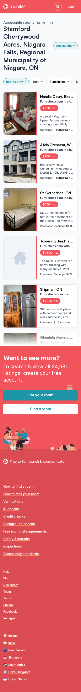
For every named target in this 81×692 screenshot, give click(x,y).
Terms (7, 598)
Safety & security (16, 539)
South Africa (16, 664)
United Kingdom (19, 672)
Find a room (40, 409)
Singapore (15, 657)
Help (6, 571)
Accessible (64, 45)
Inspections (12, 546)
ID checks (11, 509)
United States (17, 679)
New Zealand (17, 650)
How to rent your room (21, 494)
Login (71, 6)
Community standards (21, 554)
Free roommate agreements (25, 531)
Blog (6, 578)
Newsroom (10, 585)
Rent (36, 81)
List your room (40, 395)
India (11, 643)
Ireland (13, 635)
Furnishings (58, 81)
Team (7, 591)
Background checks (19, 524)
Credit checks (14, 516)
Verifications (13, 501)
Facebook (10, 611)
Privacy (8, 605)
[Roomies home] (14, 6)
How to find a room (18, 486)
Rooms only (14, 81)
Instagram (10, 618)
